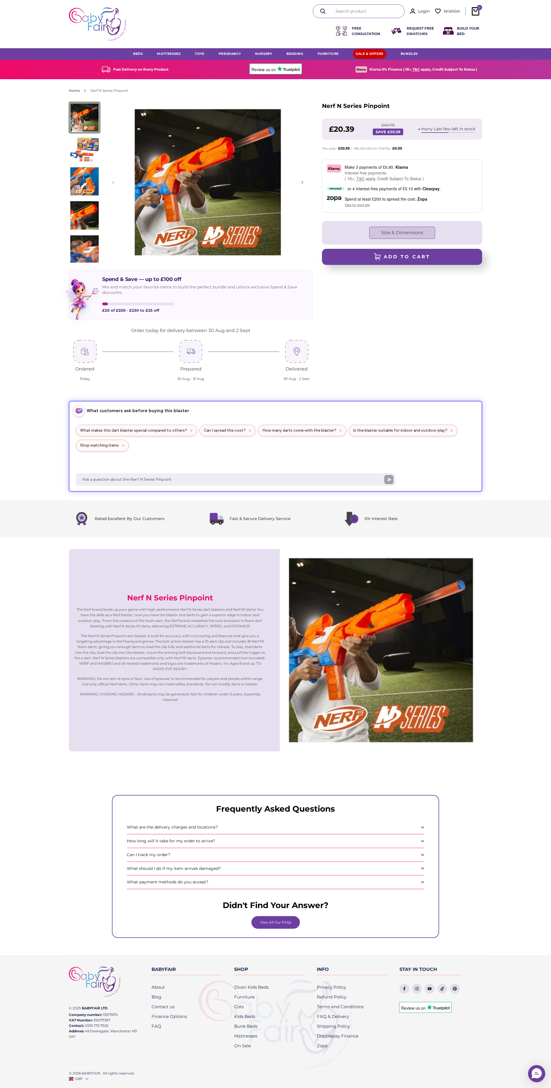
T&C (416, 69)
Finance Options (169, 1016)
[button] (536, 1073)
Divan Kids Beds (251, 987)
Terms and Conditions (340, 1006)
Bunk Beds (245, 1026)
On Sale (242, 1045)
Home (74, 90)
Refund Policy (331, 997)
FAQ (156, 1026)
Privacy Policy (331, 987)
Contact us (163, 1006)
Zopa (322, 1045)
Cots (239, 1006)
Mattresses (245, 1036)
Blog (156, 997)
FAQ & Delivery (333, 1016)
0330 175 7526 (96, 1025)
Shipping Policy (333, 1026)
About (158, 987)
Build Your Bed (468, 31)
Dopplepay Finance (337, 1036)
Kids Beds (244, 1016)
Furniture (244, 997)
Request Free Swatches (420, 31)
